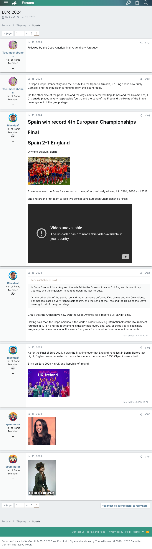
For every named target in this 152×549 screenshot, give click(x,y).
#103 (147, 115)
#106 (147, 414)
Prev (9, 33)
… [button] (22, 33)
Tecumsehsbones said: (44, 279)
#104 (147, 273)
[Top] (143, 531)
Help (128, 531)
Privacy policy (115, 531)
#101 (147, 42)
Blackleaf (10, 17)
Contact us (78, 531)
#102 (147, 79)
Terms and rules (96, 531)
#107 (147, 456)
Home (136, 531)
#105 (147, 347)
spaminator (13, 424)
